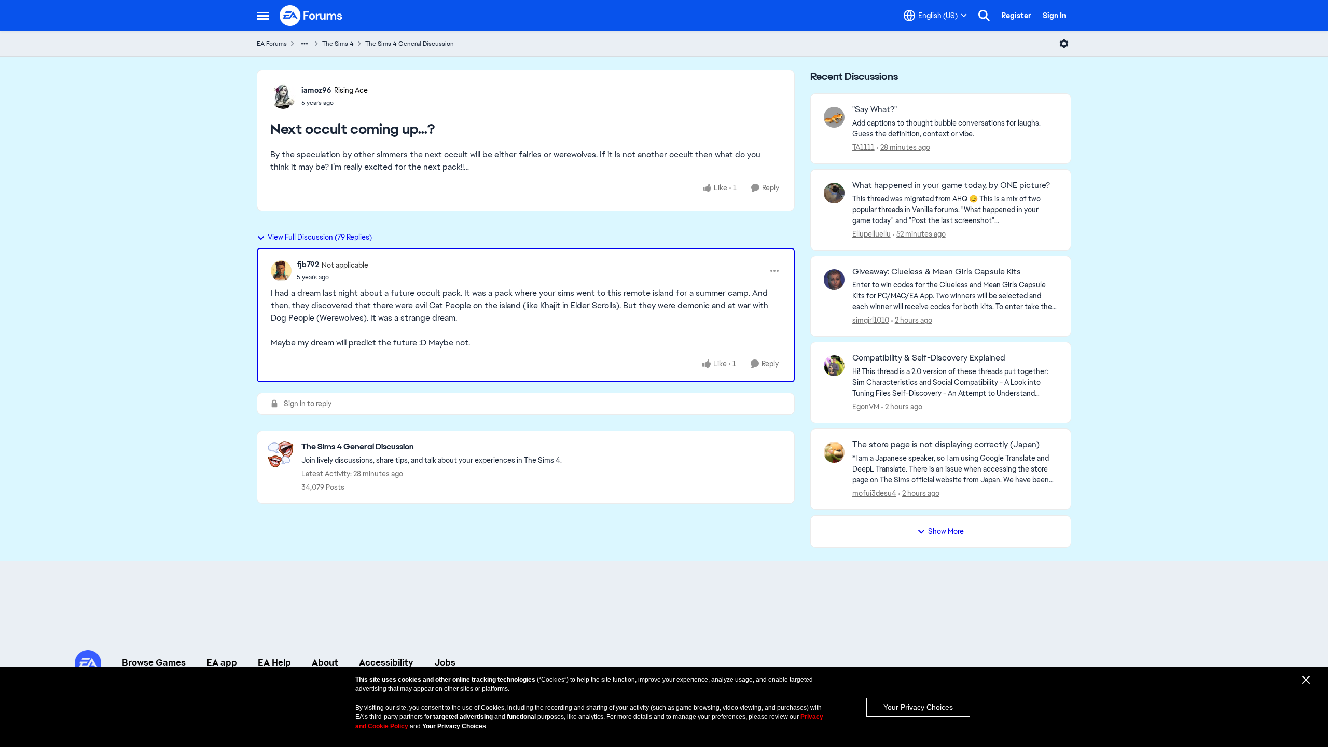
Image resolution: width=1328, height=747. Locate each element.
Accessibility (386, 662)
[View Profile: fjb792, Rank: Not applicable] (281, 270)
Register (1016, 15)
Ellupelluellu (871, 234)
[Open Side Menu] (263, 15)
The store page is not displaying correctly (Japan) (946, 444)
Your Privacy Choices (918, 707)
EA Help (274, 662)
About (325, 662)
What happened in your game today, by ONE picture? (951, 185)
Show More (946, 531)
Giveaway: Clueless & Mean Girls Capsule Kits (936, 272)
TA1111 (863, 147)
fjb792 (308, 264)
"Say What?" (874, 109)
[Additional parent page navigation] (304, 43)
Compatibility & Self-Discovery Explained (928, 358)
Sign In (1054, 15)
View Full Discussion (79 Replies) (320, 237)
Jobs (444, 662)
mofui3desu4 (874, 493)
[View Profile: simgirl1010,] (834, 279)
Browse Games (154, 662)
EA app (221, 662)
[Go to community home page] (311, 15)
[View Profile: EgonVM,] (834, 365)
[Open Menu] (1064, 43)
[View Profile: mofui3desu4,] (834, 452)
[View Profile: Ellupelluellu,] (834, 193)
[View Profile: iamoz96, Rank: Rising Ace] (283, 96)
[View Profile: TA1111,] (834, 117)
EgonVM (865, 406)
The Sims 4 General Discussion (409, 43)
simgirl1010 (870, 320)
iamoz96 (316, 90)
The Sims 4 (338, 43)
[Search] (984, 15)
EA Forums (272, 43)
